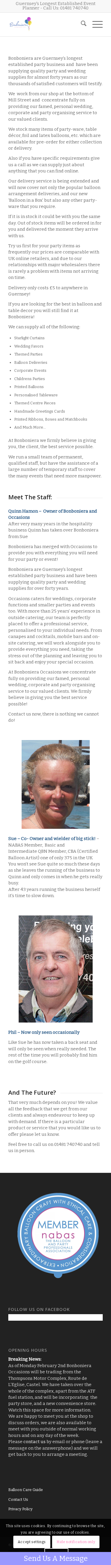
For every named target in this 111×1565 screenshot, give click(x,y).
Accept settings (32, 1542)
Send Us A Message (56, 1558)
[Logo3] (46, 24)
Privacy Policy (20, 1509)
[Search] (80, 24)
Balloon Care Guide (25, 1490)
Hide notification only (76, 1542)
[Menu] (94, 24)
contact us (34, 1441)
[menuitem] (80, 24)
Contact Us (18, 1499)
